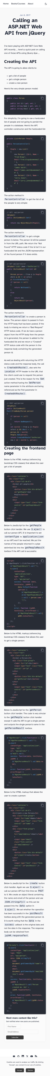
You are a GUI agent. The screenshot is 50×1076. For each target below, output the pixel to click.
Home (6, 4)
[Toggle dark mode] (46, 4)
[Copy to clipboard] (42, 98)
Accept (19, 1070)
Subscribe (15, 1037)
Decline (30, 1070)
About (30, 4)
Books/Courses (18, 4)
